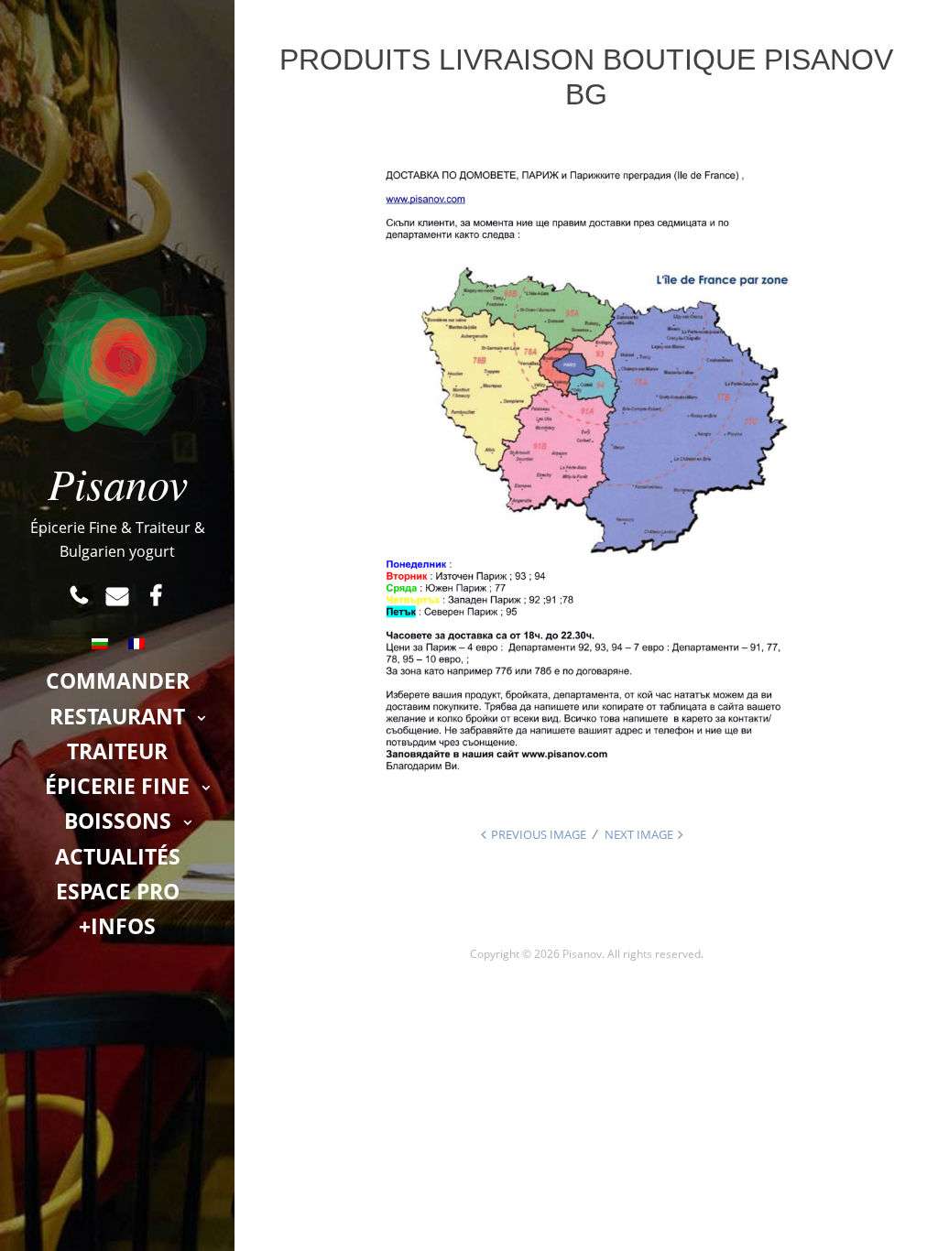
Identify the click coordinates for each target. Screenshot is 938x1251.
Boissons (117, 820)
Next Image (639, 834)
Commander (118, 680)
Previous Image (538, 834)
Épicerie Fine (117, 785)
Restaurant (117, 716)
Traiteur (117, 751)
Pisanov (118, 482)
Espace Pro (118, 891)
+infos (117, 926)
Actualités (117, 856)
